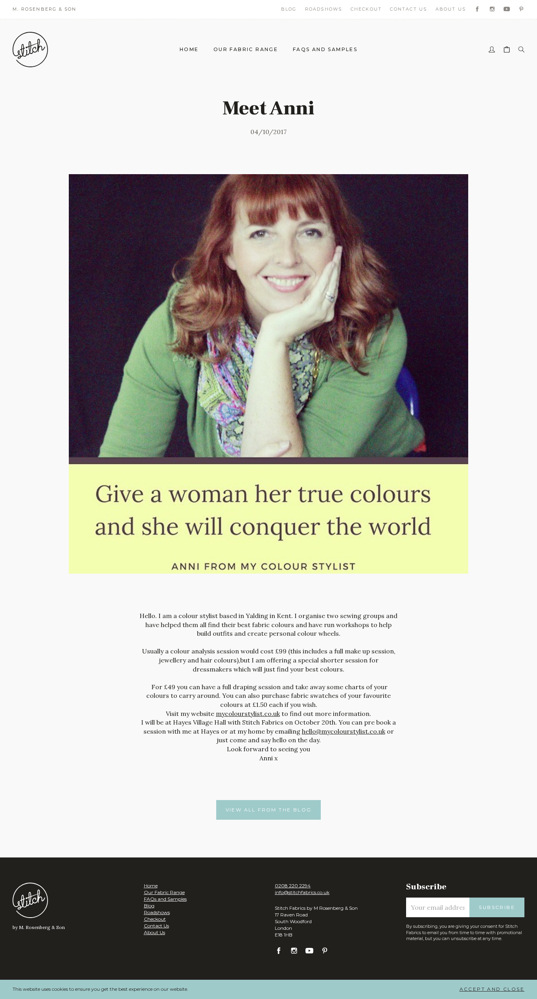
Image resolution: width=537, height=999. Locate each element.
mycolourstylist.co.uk (248, 714)
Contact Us (408, 9)
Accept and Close (492, 989)
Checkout (366, 9)
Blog (289, 9)
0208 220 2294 (293, 886)
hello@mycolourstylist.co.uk (343, 731)
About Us (451, 9)
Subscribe (497, 907)
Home (189, 49)
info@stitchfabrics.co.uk (302, 892)
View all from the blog (269, 810)
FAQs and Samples (325, 49)
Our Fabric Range (245, 49)
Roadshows (323, 9)
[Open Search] (521, 49)
